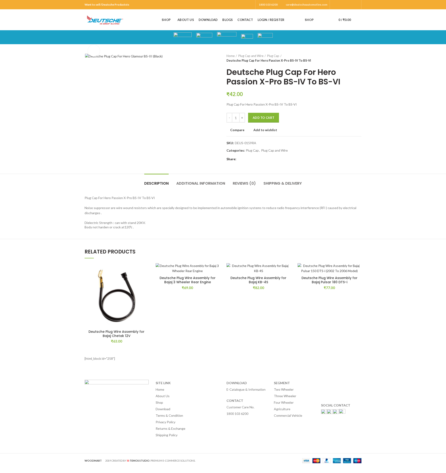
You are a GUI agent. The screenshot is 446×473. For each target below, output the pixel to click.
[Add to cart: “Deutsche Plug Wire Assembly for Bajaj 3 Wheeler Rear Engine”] (216, 281)
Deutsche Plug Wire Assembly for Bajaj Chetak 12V (116, 334)
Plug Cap (273, 56)
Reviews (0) (244, 183)
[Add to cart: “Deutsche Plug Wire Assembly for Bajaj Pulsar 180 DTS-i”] (358, 281)
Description (156, 183)
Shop (159, 402)
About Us (163, 396)
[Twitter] (340, 5)
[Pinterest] (356, 5)
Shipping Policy (166, 435)
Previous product (350, 58)
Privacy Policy (165, 422)
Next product (359, 58)
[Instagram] (345, 5)
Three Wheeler (285, 396)
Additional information (200, 183)
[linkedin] (256, 159)
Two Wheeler (284, 389)
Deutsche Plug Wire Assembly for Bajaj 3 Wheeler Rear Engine (188, 280)
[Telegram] (262, 159)
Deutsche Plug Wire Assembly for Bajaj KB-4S (258, 280)
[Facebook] (335, 5)
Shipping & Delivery (282, 183)
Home (230, 56)
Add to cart (263, 118)
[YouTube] (351, 5)
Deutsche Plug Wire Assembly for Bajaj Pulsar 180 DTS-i (329, 280)
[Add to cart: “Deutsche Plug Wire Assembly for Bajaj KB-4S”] (287, 281)
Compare (237, 130)
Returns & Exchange (170, 428)
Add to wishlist (265, 130)
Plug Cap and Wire (250, 56)
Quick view (145, 291)
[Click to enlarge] (94, 51)
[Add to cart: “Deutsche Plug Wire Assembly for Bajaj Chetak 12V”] (145, 281)
